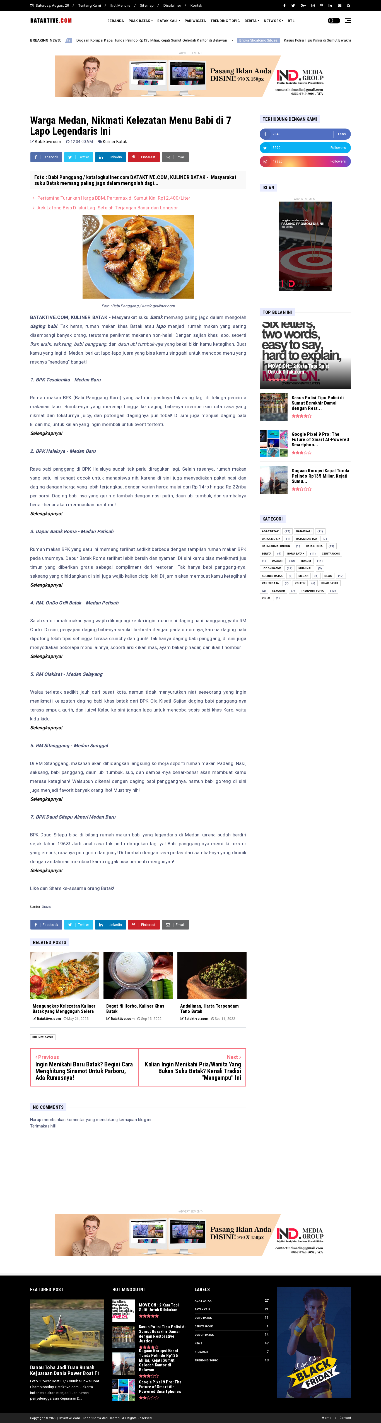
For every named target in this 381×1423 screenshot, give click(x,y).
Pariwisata (270, 583)
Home (326, 1417)
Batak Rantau (306, 538)
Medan (303, 575)
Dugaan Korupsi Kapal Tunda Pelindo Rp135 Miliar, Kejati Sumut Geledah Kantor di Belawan (101, 40)
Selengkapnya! (46, 433)
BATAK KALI (167, 21)
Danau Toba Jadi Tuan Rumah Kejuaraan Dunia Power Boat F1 (65, 1370)
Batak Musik (271, 538)
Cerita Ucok (331, 553)
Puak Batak (329, 583)
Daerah (277, 560)
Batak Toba (314, 546)
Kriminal (305, 568)
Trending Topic (312, 590)
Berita (266, 553)
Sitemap (147, 5)
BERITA (251, 21)
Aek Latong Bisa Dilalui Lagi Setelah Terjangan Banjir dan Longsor (107, 207)
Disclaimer (172, 5)
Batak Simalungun (276, 546)
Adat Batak (270, 531)
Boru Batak (295, 553)
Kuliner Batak (115, 141)
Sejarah (278, 590)
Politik (300, 583)
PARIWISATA (195, 21)
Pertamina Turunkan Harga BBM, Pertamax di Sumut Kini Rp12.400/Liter (113, 198)
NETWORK (272, 21)
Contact (345, 1417)
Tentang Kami (89, 5)
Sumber (35, 906)
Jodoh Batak (271, 568)
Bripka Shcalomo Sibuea (207, 40)
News (328, 575)
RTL (291, 21)
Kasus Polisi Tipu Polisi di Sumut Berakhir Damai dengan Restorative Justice (296, 40)
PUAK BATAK (139, 21)
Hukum (306, 560)
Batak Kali (304, 531)
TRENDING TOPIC (225, 21)
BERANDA (115, 21)
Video (266, 597)
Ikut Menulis (120, 5)
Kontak (196, 5)
